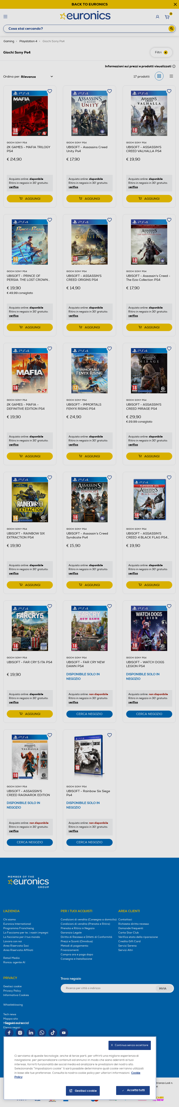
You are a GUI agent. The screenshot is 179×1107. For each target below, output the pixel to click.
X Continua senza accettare (129, 1045)
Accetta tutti (136, 1090)
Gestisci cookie (86, 1091)
